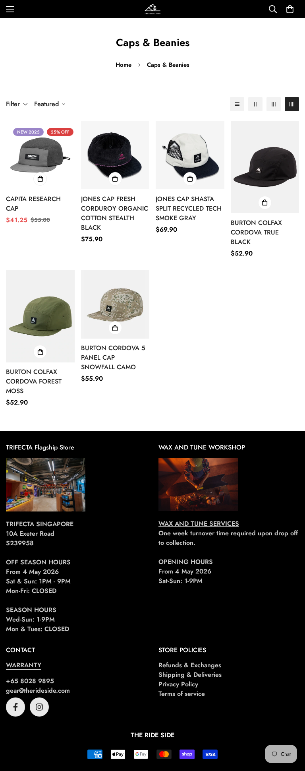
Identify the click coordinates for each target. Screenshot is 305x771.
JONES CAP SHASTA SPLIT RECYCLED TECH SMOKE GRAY (189, 208)
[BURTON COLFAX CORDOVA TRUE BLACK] (265, 167)
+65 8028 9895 (30, 681)
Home (123, 64)
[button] (290, 9)
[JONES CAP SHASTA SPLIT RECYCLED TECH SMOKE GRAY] (190, 155)
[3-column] (273, 104)
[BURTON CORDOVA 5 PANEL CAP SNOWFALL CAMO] (115, 304)
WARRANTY (23, 665)
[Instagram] (39, 707)
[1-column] (237, 104)
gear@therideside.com (38, 690)
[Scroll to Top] (289, 728)
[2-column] (255, 104)
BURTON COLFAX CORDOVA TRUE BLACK (256, 232)
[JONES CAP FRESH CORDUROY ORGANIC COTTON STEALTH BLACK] (115, 155)
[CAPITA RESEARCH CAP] (40, 155)
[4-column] (292, 104)
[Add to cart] (40, 179)
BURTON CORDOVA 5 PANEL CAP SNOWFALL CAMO (113, 357)
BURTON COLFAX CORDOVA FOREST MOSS (34, 381)
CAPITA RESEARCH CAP (33, 203)
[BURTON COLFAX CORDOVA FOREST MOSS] (40, 316)
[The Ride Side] (152, 9)
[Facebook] (15, 707)
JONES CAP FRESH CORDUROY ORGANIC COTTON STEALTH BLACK (114, 213)
